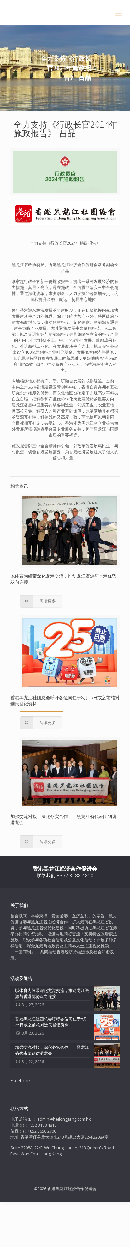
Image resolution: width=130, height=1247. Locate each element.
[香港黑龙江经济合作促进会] (65, 12)
